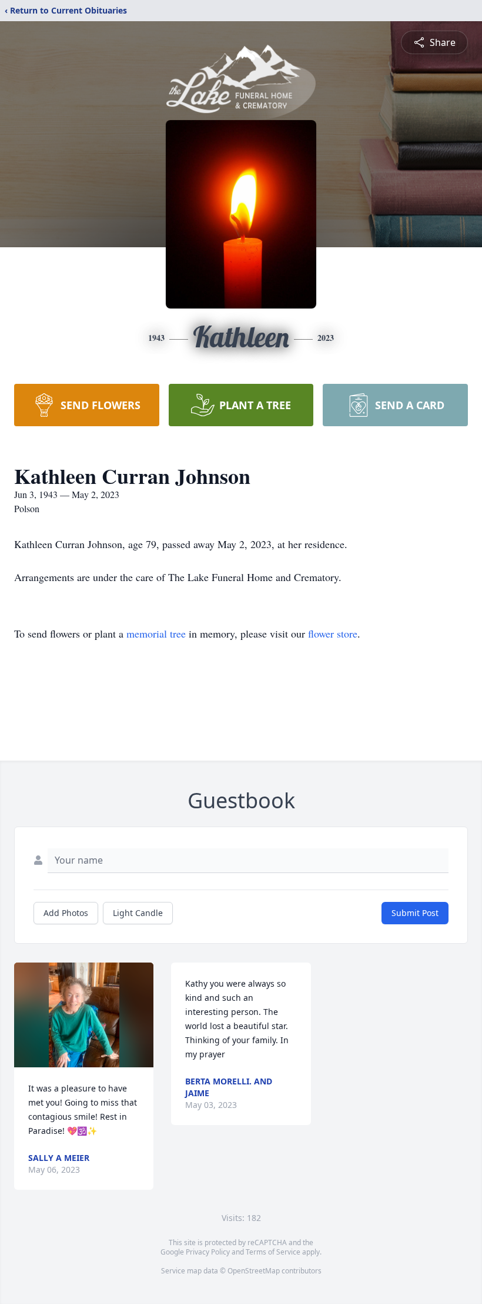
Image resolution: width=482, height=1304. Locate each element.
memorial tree (156, 633)
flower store (332, 633)
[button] (84, 1015)
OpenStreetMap (253, 1271)
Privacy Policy (208, 1252)
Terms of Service (273, 1252)
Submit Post (415, 912)
